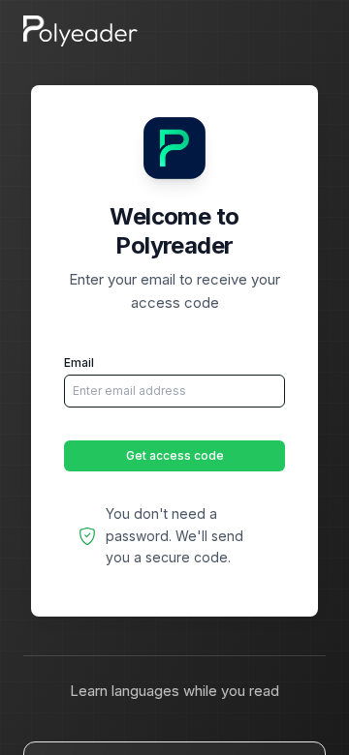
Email (79, 362)
